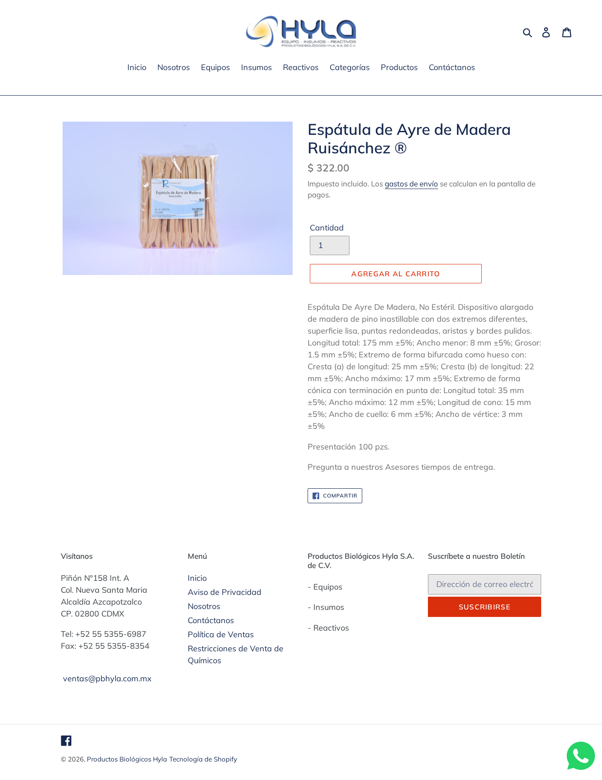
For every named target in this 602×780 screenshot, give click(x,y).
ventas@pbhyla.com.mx (107, 678)
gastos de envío (411, 183)
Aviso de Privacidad (224, 592)
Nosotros (204, 606)
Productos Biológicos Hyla (127, 759)
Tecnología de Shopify (203, 759)
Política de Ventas (221, 634)
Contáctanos (211, 620)
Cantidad (327, 228)
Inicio (197, 578)
